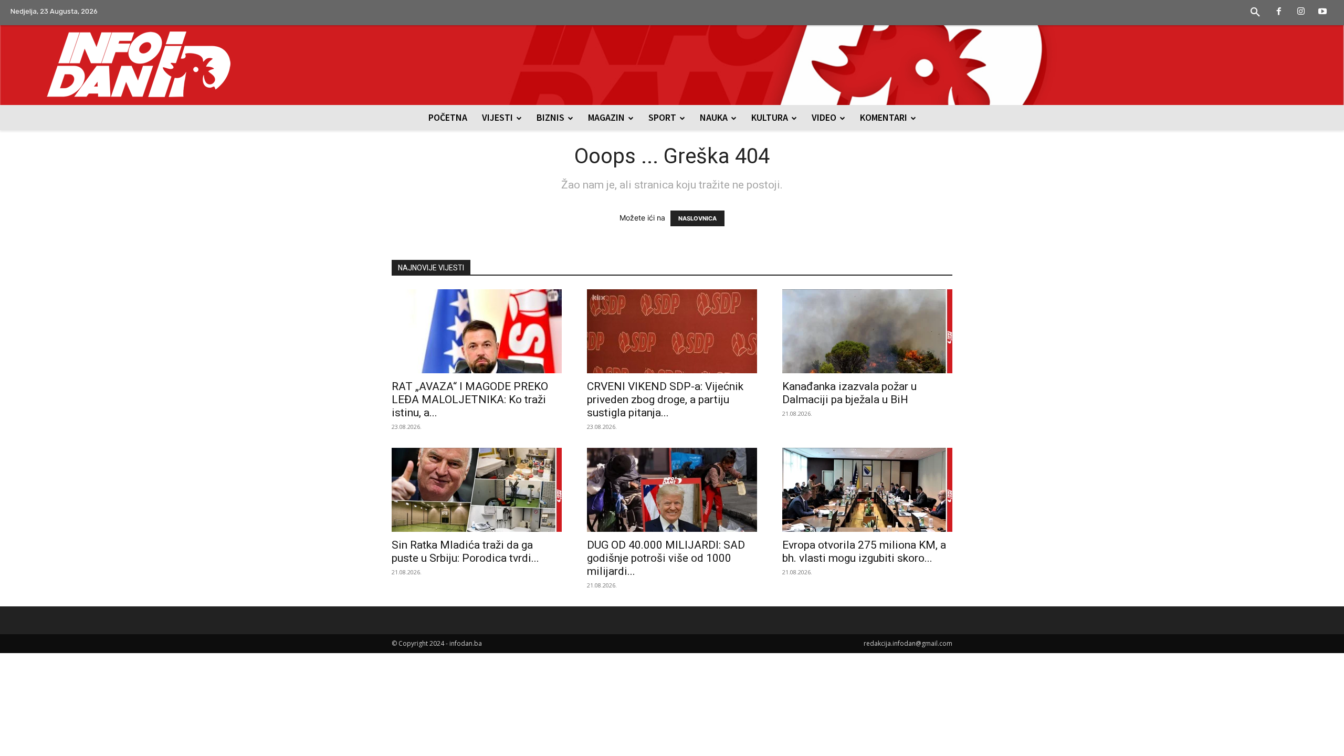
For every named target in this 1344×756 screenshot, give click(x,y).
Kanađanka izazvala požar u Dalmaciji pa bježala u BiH (849, 393)
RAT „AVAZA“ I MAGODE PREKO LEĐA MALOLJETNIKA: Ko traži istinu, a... (470, 399)
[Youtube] (1322, 12)
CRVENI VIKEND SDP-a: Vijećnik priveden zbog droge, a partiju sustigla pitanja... (665, 399)
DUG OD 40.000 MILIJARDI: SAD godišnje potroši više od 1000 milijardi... (666, 558)
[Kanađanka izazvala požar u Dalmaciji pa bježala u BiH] (867, 331)
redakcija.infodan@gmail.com (908, 643)
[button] (1255, 12)
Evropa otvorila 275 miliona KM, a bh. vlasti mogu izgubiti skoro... (864, 551)
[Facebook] (1279, 12)
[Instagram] (1301, 12)
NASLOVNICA (697, 218)
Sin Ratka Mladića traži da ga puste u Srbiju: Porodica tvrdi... (465, 551)
